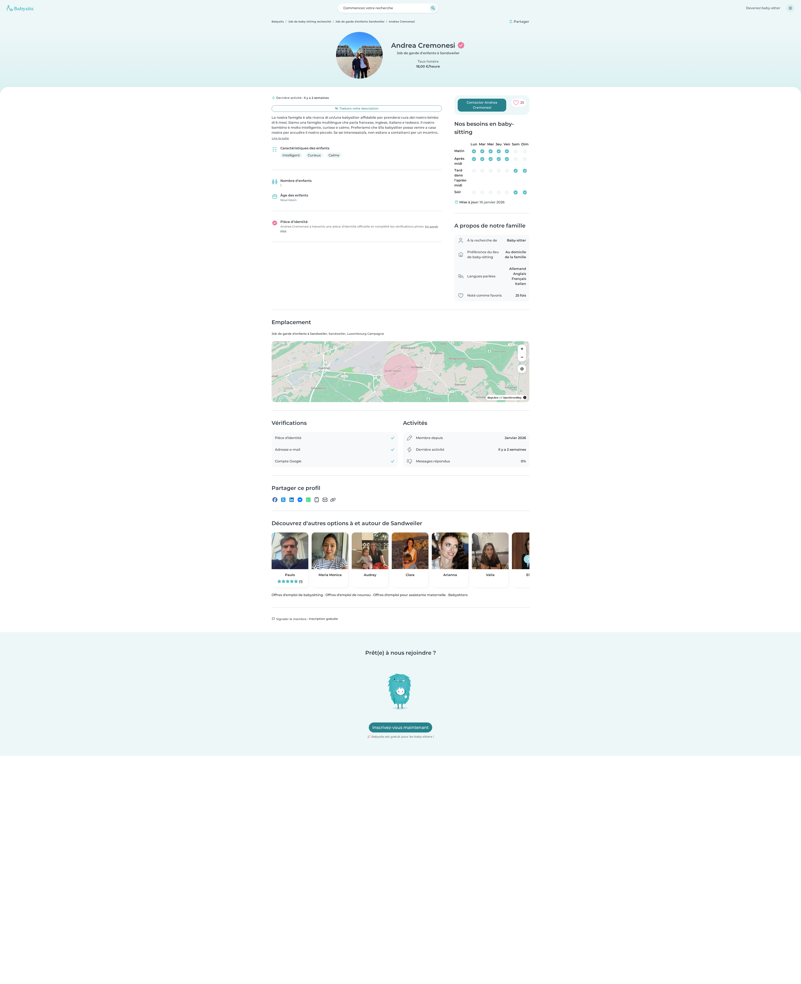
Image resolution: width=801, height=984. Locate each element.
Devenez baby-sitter (763, 8)
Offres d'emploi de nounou (348, 595)
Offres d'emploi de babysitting (297, 595)
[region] (400, 371)
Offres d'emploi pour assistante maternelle (409, 595)
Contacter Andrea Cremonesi (482, 105)
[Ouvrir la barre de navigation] (790, 8)
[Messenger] (300, 499)
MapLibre (493, 397)
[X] (283, 499)
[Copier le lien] (333, 499)
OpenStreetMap (512, 397)
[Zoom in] (522, 349)
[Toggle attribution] (524, 397)
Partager (521, 22)
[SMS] (316, 499)
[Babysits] (20, 8)
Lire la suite (280, 138)
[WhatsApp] (308, 499)
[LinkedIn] (291, 499)
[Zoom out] (522, 357)
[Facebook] (275, 499)
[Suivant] (528, 559)
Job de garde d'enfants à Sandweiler (428, 53)
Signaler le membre (290, 619)
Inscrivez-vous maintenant (400, 727)
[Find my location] (522, 369)
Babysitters (458, 595)
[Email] (325, 499)
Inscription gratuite (323, 619)
